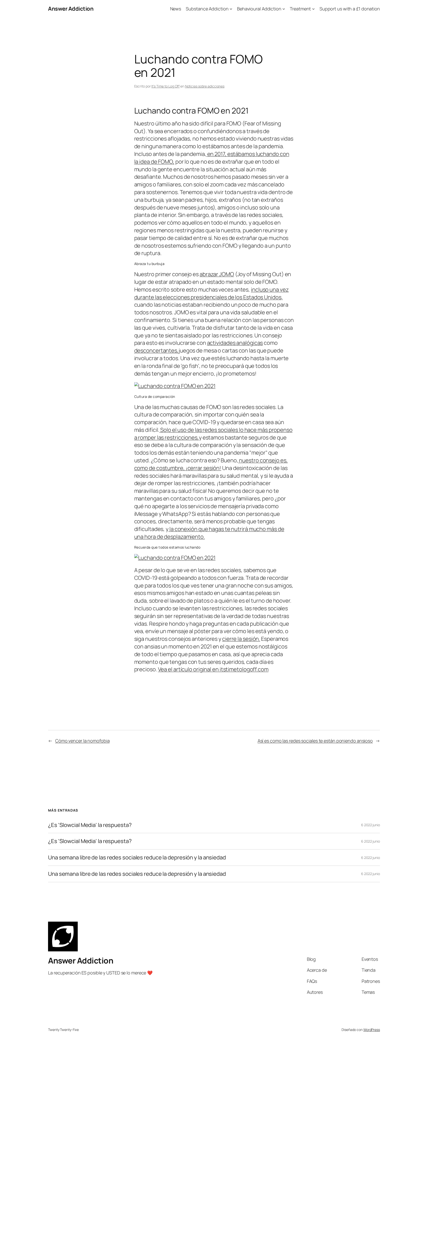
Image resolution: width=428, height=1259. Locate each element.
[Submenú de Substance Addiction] (231, 8)
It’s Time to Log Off (165, 86)
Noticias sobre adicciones (205, 86)
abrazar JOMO (217, 274)
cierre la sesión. (241, 639)
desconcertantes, (156, 350)
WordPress (371, 1029)
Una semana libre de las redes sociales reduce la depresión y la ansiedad (137, 857)
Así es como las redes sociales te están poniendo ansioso (315, 741)
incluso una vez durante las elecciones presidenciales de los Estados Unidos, (211, 293)
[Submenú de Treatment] (313, 8)
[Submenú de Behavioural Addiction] (283, 8)
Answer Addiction (70, 8)
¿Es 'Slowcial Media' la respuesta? (90, 825)
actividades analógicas (235, 343)
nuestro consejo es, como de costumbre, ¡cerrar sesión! (211, 464)
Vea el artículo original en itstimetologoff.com (213, 669)
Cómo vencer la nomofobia (82, 741)
